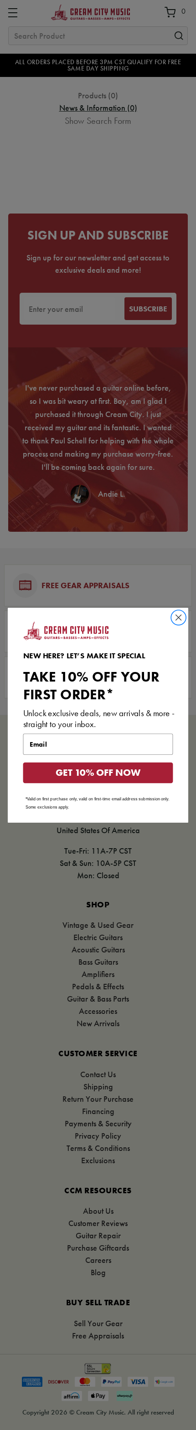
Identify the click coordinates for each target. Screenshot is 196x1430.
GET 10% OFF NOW (98, 772)
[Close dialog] (179, 617)
